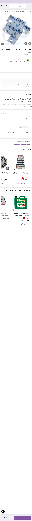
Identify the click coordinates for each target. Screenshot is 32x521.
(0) (8, 132)
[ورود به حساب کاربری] (6, 6)
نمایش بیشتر (29, 88)
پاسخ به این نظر (23, 127)
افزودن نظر (4, 113)
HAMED (26, 55)
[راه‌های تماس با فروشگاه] (3, 511)
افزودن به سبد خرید (22, 517)
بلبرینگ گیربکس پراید (19, 144)
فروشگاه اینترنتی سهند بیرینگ (24, 11)
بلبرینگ (13, 11)
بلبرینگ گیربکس (6, 11)
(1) (12, 132)
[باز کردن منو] (29, 6)
